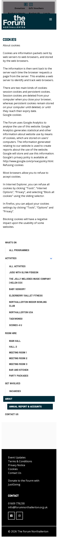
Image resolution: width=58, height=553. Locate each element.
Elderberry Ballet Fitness (26, 295)
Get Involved (12, 383)
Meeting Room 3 (18, 364)
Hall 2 (13, 346)
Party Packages (18, 375)
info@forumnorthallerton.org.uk (28, 507)
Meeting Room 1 (18, 352)
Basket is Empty (16, 13)
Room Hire (11, 333)
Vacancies (15, 391)
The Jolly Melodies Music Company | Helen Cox (30, 280)
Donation (20, 8)
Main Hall (15, 341)
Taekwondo (16, 318)
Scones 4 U (15, 325)
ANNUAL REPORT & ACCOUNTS (25, 406)
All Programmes (19, 250)
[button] (25, 4)
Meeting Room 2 (18, 358)
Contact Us (12, 414)
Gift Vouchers (36, 8)
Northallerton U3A (21, 312)
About (8, 398)
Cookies (13, 469)
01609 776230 (16, 503)
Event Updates (17, 457)
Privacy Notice (16, 465)
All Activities (17, 266)
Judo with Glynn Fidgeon (23, 272)
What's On (11, 242)
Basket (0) (34, 13)
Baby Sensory (17, 289)
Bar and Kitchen (18, 370)
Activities (11, 258)
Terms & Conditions (20, 461)
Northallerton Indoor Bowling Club (28, 304)
